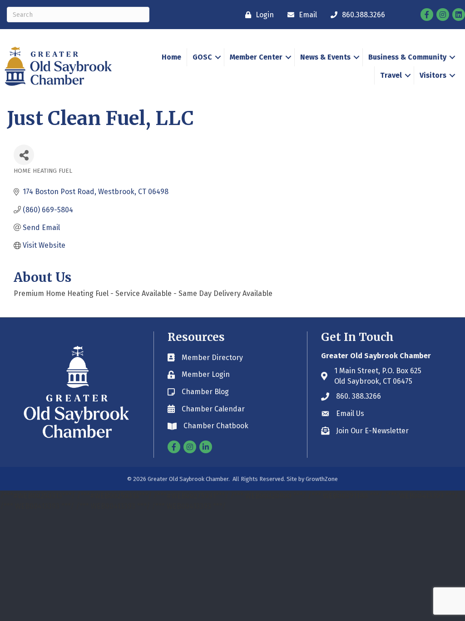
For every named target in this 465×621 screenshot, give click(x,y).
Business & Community (407, 57)
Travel (391, 75)
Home (171, 57)
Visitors (433, 75)
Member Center (256, 57)
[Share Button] (24, 155)
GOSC (202, 57)
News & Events (325, 57)
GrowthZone (322, 479)
